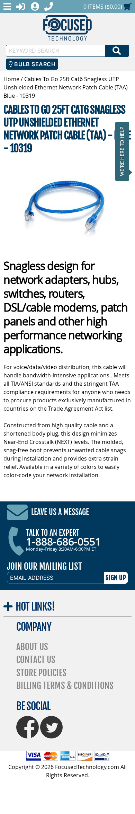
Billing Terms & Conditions (65, 685)
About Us (32, 646)
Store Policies (41, 672)
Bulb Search (34, 64)
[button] (124, 151)
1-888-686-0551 (63, 541)
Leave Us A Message (60, 512)
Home (11, 79)
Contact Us (35, 659)
